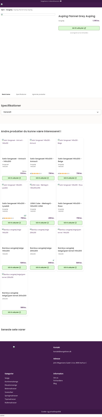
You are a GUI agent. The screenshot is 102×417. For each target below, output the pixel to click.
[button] (79, 28)
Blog (55, 383)
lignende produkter (38, 94)
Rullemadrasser (11, 403)
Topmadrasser (10, 399)
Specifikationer (21, 94)
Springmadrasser (11, 396)
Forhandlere (58, 380)
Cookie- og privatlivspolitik (51, 412)
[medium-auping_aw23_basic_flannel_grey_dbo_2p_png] (28, 51)
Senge (7, 378)
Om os (55, 378)
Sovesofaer (9, 392)
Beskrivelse (6, 94)
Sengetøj (9, 10)
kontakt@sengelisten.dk (62, 351)
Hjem (3, 10)
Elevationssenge (11, 385)
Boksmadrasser (11, 388)
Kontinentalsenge (11, 381)
